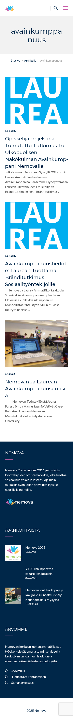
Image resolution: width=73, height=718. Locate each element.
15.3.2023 (10, 130)
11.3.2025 (30, 551)
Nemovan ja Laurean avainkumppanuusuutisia (35, 388)
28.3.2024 (30, 577)
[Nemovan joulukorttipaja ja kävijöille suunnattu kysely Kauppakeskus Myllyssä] (13, 596)
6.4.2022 (10, 373)
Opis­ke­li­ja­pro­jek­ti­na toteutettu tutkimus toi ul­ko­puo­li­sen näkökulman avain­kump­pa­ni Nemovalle (36, 152)
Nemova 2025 (35, 547)
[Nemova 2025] (13, 553)
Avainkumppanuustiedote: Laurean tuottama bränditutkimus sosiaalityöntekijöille (35, 274)
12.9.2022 (10, 255)
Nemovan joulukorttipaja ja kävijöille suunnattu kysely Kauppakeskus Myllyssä (44, 595)
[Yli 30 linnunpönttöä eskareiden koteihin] (13, 574)
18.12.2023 (31, 603)
